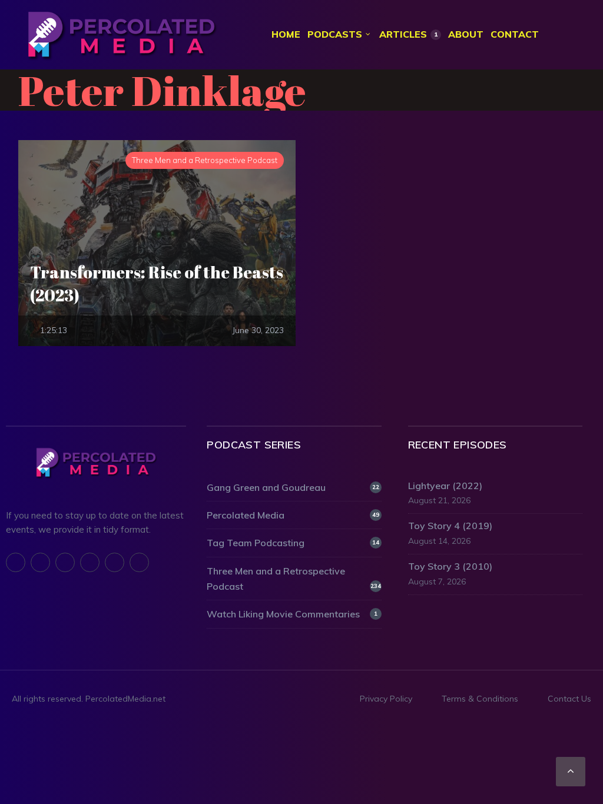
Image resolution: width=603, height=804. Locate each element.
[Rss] (114, 562)
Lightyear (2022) (445, 485)
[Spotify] (90, 562)
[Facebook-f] (15, 562)
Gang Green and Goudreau (293, 487)
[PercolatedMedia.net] (121, 34)
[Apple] (65, 562)
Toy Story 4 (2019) (450, 525)
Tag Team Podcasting (293, 543)
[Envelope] (139, 562)
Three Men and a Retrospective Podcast (293, 578)
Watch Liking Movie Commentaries (292, 614)
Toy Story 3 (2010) (450, 566)
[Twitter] (40, 562)
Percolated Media (293, 515)
